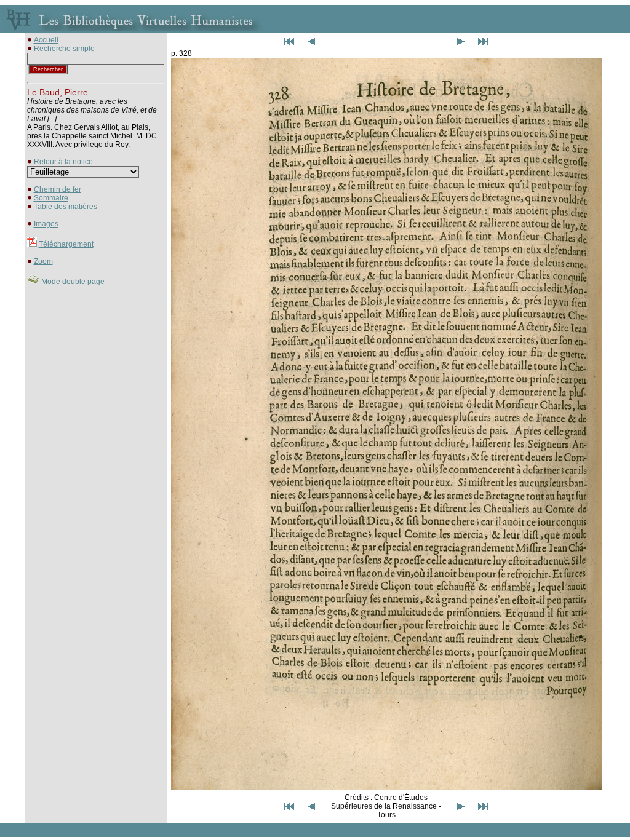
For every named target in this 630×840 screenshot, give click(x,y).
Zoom (43, 261)
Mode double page (73, 281)
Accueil (46, 40)
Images (46, 224)
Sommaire (51, 198)
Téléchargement (66, 244)
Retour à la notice (63, 161)
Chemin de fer (57, 189)
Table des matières (65, 206)
